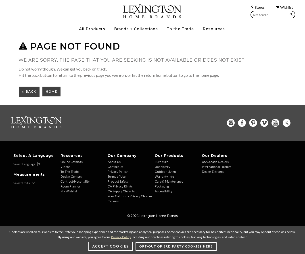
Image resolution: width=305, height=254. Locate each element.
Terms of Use (116, 176)
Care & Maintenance (169, 181)
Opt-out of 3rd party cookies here (176, 246)
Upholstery (162, 167)
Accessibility (163, 191)
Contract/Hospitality (75, 181)
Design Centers (71, 176)
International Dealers (216, 167)
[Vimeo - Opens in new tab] (264, 123)
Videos (65, 167)
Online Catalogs (72, 162)
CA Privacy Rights (120, 186)
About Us (114, 162)
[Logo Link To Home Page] (152, 16)
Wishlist (286, 7)
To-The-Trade (70, 171)
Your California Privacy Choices (130, 196)
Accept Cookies (110, 246)
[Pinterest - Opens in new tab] (253, 123)
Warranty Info (164, 176)
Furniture (161, 162)
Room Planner (70, 186)
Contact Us (115, 167)
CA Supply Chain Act (122, 191)
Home (51, 91)
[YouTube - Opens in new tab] (275, 123)
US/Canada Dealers (215, 162)
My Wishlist (69, 191)
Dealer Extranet (213, 171)
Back (31, 91)
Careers (113, 201)
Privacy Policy (117, 171)
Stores (259, 7)
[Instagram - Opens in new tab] (231, 123)
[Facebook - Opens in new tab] (242, 123)
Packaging (162, 186)
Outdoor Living (165, 171)
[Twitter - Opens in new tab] (286, 123)
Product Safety (118, 181)
